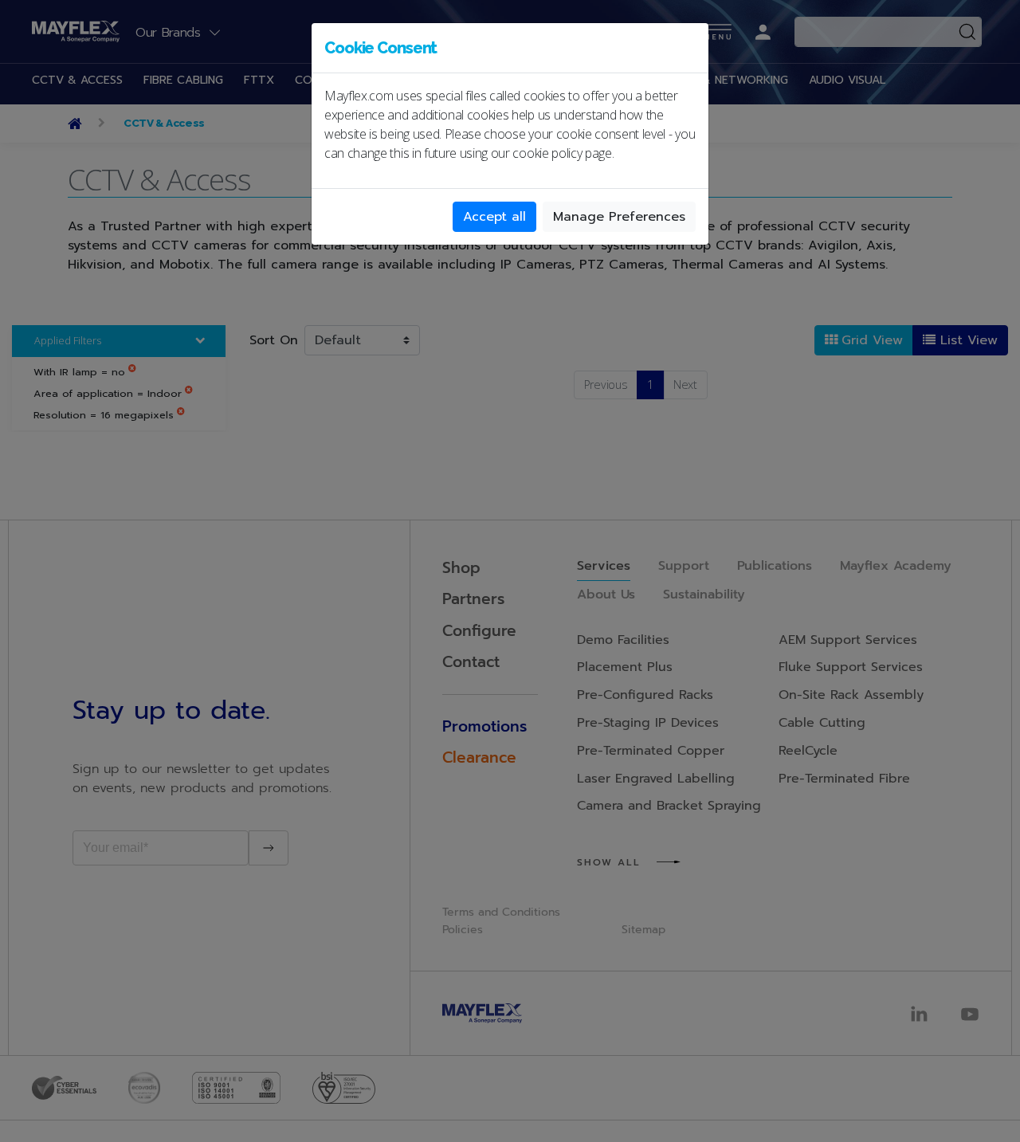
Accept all (494, 216)
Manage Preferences (619, 216)
